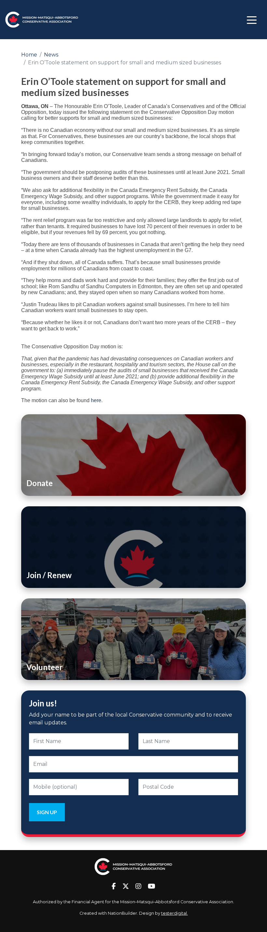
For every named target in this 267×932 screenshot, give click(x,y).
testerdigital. (174, 913)
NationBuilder (122, 913)
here (96, 400)
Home (29, 55)
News (51, 55)
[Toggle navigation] (252, 19)
